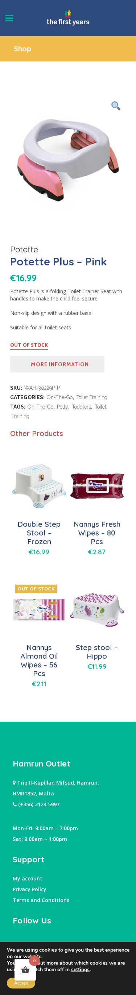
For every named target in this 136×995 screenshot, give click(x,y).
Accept (21, 983)
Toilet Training (91, 397)
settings (80, 969)
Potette (24, 249)
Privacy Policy (29, 889)
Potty (62, 407)
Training (20, 416)
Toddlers (81, 407)
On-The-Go (60, 397)
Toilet (100, 407)
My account (27, 878)
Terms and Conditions (41, 900)
